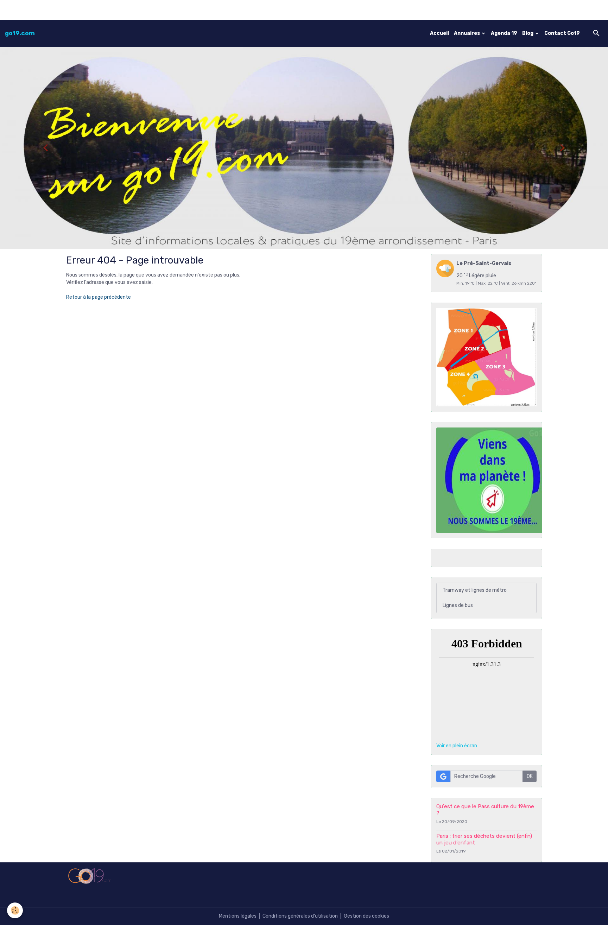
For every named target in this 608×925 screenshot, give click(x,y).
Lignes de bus (458, 605)
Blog (528, 33)
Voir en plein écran (456, 746)
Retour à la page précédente (98, 297)
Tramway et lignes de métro (475, 590)
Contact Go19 (562, 33)
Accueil (439, 33)
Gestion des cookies (366, 916)
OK (530, 776)
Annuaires (467, 33)
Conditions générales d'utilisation (300, 916)
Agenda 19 (504, 33)
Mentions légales (237, 916)
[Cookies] (15, 910)
